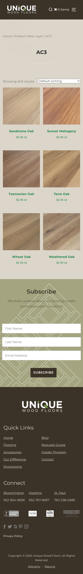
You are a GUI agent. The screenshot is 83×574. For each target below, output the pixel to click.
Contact (48, 459)
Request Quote (53, 445)
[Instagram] (26, 526)
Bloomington (13, 493)
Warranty (34, 566)
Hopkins (35, 493)
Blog (45, 438)
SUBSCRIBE (43, 372)
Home (7, 36)
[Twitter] (10, 526)
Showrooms (12, 467)
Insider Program (54, 452)
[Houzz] (15, 526)
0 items (63, 9)
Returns (50, 566)
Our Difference (14, 459)
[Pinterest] (20, 526)
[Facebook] (4, 526)
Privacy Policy (13, 536)
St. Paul (60, 493)
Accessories (12, 452)
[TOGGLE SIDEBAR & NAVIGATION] (75, 9)
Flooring (9, 445)
